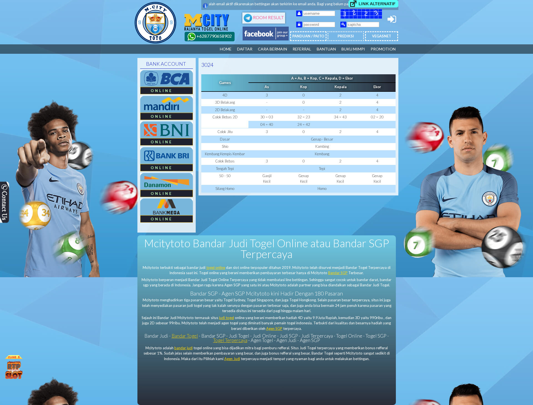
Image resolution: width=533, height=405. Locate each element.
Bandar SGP (338, 273)
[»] (373, 3)
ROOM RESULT (268, 17)
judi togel (226, 317)
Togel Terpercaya (230, 340)
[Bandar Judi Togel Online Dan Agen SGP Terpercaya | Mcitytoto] (155, 42)
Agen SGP (274, 328)
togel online (215, 267)
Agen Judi (232, 358)
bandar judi (183, 348)
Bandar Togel (185, 336)
